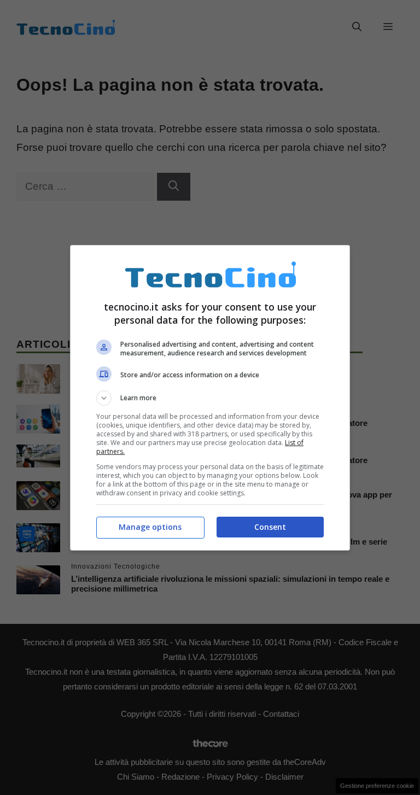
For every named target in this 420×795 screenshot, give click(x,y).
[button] (210, 398)
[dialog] (210, 398)
